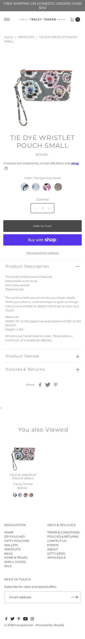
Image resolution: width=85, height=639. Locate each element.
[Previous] (11, 57)
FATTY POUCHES (16, 541)
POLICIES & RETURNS (62, 536)
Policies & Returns (25, 369)
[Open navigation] (7, 19)
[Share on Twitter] (47, 384)
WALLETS (11, 545)
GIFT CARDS (56, 553)
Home (8, 37)
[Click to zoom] (74, 57)
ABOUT (52, 549)
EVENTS (53, 545)
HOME (8, 532)
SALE (8, 566)
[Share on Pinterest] (55, 384)
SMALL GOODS (15, 562)
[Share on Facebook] (40, 384)
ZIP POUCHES (14, 536)
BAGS (8, 553)
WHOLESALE (56, 557)
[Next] (22, 57)
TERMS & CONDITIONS (63, 532)
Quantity (42, 199)
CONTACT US (56, 541)
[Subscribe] (75, 597)
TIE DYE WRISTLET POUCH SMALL (23, 476)
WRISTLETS (26, 37)
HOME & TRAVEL (16, 557)
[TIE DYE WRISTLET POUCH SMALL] (23, 455)
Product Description (27, 266)
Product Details (22, 356)
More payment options (42, 252)
